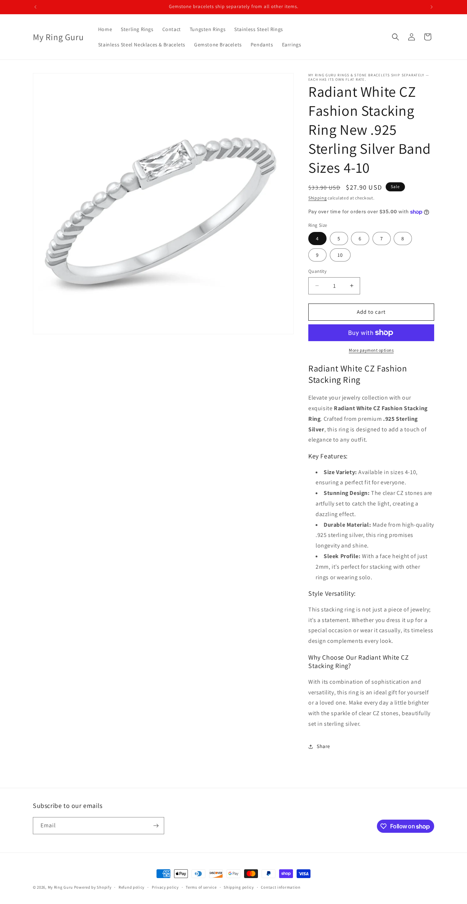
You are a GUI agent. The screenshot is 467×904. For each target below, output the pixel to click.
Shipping (317, 198)
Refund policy (131, 887)
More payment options (371, 350)
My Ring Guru (60, 887)
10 (340, 255)
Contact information (280, 887)
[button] (395, 37)
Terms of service (201, 887)
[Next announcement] (432, 7)
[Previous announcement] (35, 7)
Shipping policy (239, 887)
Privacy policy (165, 887)
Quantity (317, 271)
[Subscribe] (156, 825)
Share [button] (323, 746)
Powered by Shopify (93, 887)
